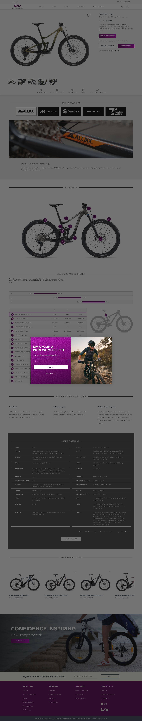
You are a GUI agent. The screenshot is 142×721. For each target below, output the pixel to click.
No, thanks (51, 373)
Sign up (51, 367)
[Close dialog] (109, 339)
